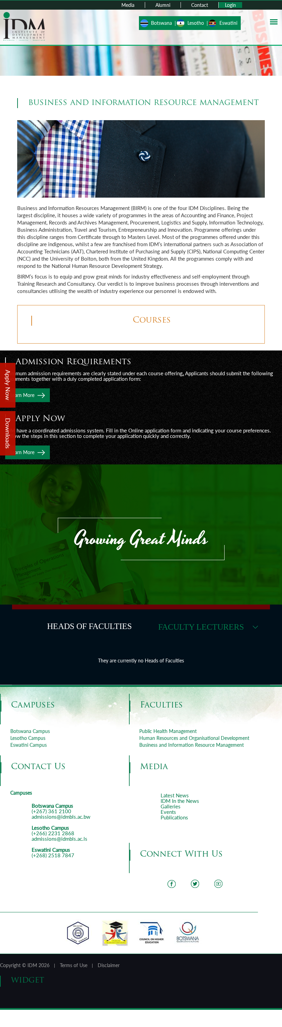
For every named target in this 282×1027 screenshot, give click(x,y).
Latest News (175, 795)
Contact (199, 5)
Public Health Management (168, 731)
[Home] (24, 26)
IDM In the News (180, 801)
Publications (174, 817)
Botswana (161, 23)
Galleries (171, 806)
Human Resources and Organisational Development (194, 738)
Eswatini (228, 23)
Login (230, 5)
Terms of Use (73, 965)
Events (168, 812)
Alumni (162, 5)
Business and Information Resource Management (191, 745)
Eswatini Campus (28, 745)
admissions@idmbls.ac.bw (61, 817)
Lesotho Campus (27, 738)
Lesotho (195, 23)
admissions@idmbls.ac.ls (59, 839)
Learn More (22, 395)
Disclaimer (109, 965)
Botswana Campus (30, 731)
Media (127, 5)
